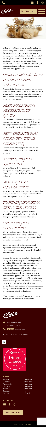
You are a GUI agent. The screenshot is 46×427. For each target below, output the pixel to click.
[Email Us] (32, 2)
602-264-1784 (20, 329)
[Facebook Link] (37, 2)
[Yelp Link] (42, 2)
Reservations (28, 11)
